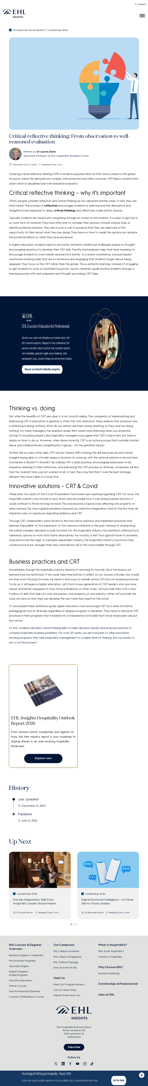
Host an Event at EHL (65, 967)
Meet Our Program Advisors (69, 984)
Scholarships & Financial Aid (118, 983)
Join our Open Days (65, 990)
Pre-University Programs (22, 960)
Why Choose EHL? (110, 967)
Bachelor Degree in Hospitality (26, 955)
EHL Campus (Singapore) (67, 956)
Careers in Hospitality (110, 956)
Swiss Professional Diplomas (24, 991)
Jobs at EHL (106, 994)
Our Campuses (64, 945)
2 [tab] (74, 924)
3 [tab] (77, 924)
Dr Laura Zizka (46, 151)
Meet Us (59, 978)
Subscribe (74, 1047)
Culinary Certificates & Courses (26, 996)
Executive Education (20, 980)
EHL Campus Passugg (66, 962)
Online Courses (17, 986)
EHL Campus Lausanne (66, 951)
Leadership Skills (58, 30)
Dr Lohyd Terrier (25, 912)
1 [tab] (71, 924)
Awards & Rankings (108, 973)
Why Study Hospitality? (111, 951)
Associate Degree (19, 966)
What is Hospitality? (112, 945)
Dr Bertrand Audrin (94, 912)
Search (142, 4)
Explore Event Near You (67, 995)
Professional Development (29, 30)
